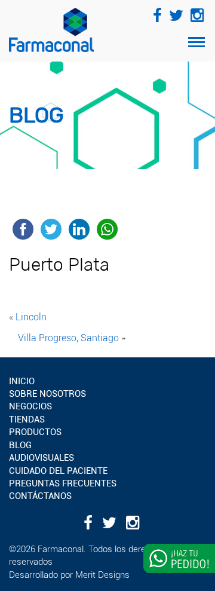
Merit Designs (102, 574)
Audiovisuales (41, 457)
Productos (35, 432)
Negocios (30, 406)
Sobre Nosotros (47, 393)
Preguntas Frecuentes (62, 483)
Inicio (22, 381)
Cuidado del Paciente (58, 471)
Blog (20, 445)
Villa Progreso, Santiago (68, 338)
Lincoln (31, 317)
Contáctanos (40, 496)
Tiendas (27, 419)
